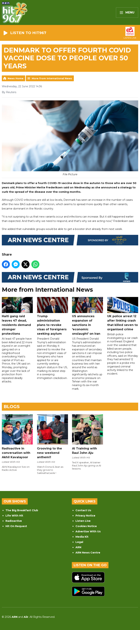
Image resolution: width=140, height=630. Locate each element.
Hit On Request (16, 526)
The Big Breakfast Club (21, 510)
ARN (78, 547)
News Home (15, 78)
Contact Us (83, 510)
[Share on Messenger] (16, 264)
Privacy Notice (85, 515)
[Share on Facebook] (6, 264)
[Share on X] (26, 264)
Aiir (26, 617)
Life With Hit (14, 515)
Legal (79, 542)
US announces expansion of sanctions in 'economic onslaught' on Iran (86, 324)
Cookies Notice (86, 526)
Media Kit (81, 536)
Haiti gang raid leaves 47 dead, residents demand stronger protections (16, 324)
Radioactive (13, 521)
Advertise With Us (88, 531)
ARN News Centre (87, 552)
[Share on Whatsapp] (35, 264)
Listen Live (83, 521)
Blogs (12, 406)
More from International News (52, 78)
